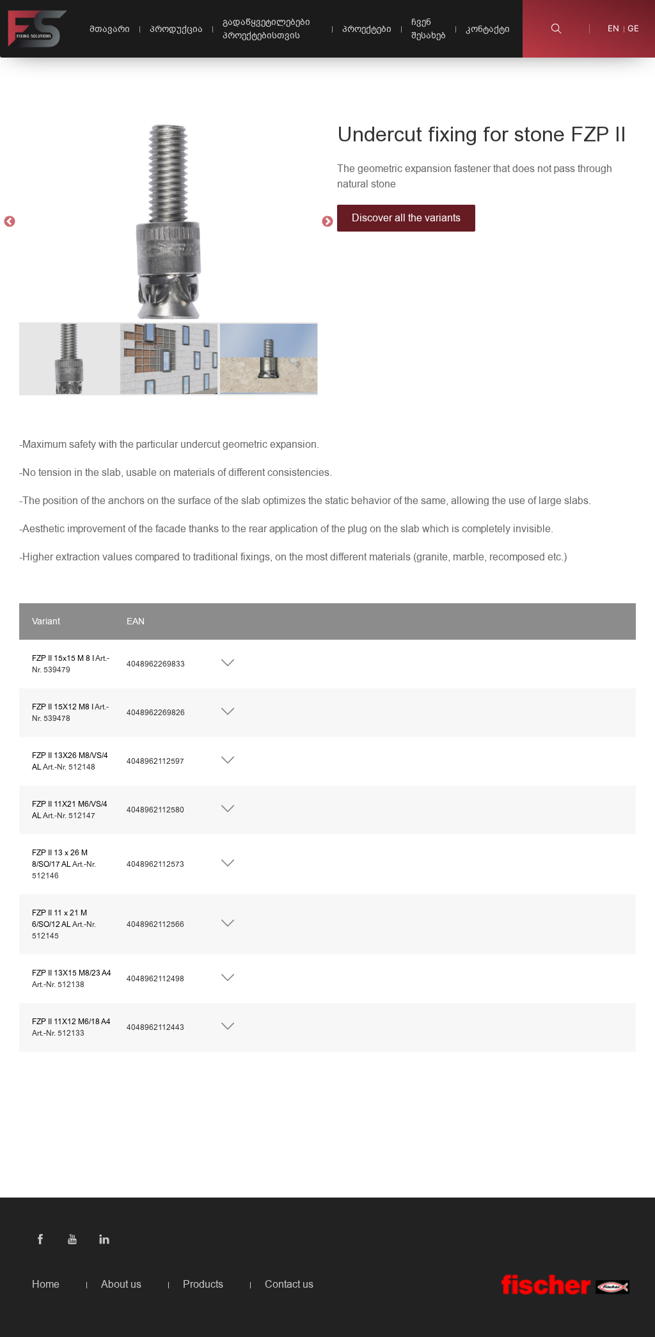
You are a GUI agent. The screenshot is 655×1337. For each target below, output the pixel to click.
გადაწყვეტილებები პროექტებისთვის (266, 29)
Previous (9, 222)
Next (327, 222)
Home (45, 1285)
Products (203, 1285)
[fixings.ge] (37, 28)
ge (633, 29)
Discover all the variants (406, 218)
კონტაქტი (488, 29)
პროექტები (366, 29)
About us (121, 1285)
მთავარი (110, 29)
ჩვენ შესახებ (428, 29)
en (613, 29)
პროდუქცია (176, 29)
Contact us (289, 1285)
